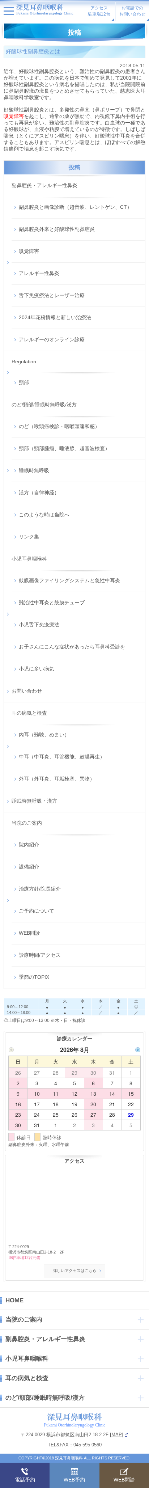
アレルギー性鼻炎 (39, 273)
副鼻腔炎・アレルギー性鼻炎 (44, 185)
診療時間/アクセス (40, 955)
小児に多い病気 (36, 669)
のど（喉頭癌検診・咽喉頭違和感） (59, 426)
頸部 (24, 382)
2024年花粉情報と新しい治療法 (55, 317)
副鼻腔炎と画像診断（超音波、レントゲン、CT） (75, 207)
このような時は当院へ (44, 514)
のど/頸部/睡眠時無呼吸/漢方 (44, 404)
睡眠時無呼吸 (34, 470)
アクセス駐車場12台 (99, 11)
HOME (14, 1300)
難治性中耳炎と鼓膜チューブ (52, 602)
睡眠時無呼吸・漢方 (34, 801)
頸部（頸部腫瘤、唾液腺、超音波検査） (64, 448)
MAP (116, 1434)
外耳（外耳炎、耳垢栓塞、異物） (57, 779)
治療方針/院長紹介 (40, 889)
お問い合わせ (27, 691)
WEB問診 (29, 933)
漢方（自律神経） (39, 492)
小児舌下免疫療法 (39, 624)
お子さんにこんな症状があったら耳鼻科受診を (72, 647)
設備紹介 (29, 867)
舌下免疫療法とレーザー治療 (52, 295)
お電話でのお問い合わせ (132, 11)
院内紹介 (29, 844)
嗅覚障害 (29, 251)
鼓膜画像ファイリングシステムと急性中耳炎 (69, 580)
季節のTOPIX (34, 977)
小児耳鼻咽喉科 (29, 559)
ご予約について (36, 911)
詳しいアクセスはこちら (75, 1270)
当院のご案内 (27, 823)
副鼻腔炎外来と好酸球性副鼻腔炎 (57, 229)
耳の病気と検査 (29, 713)
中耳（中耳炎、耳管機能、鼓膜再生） (62, 757)
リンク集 (29, 537)
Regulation (24, 361)
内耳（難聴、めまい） (44, 734)
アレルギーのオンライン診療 (52, 339)
